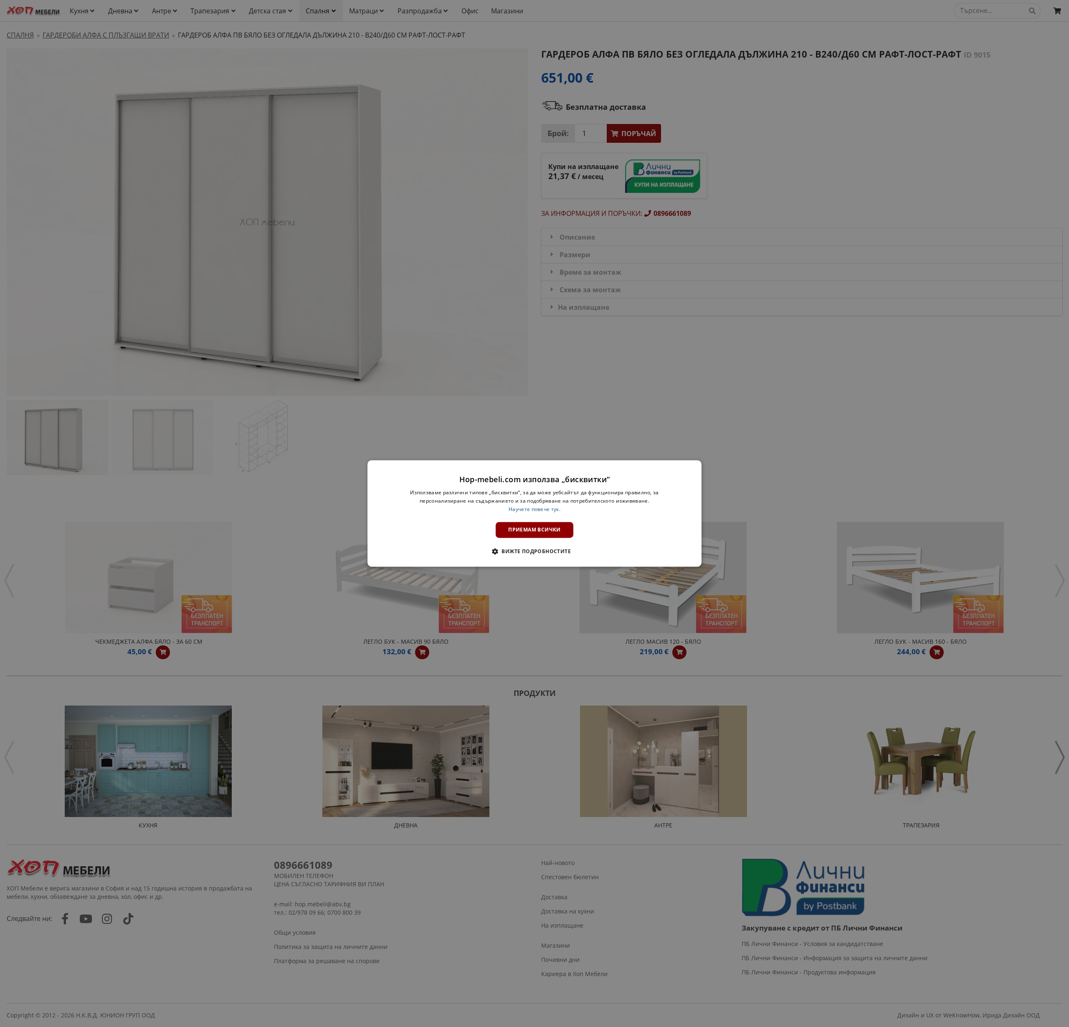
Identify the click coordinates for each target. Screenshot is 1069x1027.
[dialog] (534, 513)
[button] (534, 551)
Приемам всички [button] (534, 529)
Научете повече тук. (534, 509)
